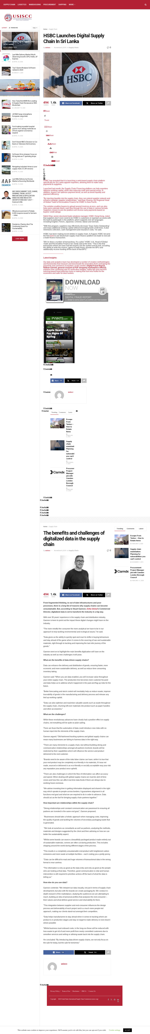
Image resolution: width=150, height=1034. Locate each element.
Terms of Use (66, 991)
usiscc (47, 47)
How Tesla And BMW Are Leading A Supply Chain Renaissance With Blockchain (24, 103)
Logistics (22, 4)
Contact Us (92, 991)
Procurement (49, 4)
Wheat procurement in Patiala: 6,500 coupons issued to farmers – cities (24, 213)
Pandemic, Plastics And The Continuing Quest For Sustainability (22, 226)
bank (52, 236)
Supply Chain (9, 4)
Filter (34, 28)
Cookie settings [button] (114, 1030)
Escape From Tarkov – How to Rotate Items (137, 538)
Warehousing (35, 4)
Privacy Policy (55, 991)
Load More (20, 238)
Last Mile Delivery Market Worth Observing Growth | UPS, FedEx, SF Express (25, 57)
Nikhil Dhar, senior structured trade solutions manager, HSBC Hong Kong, (74, 216)
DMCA (84, 991)
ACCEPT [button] (127, 1030)
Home (45, 29)
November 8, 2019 (60, 47)
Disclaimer (75, 991)
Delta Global (92, 609)
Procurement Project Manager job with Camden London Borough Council (137, 572)
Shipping (62, 4)
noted (107, 216)
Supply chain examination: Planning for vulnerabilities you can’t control (137, 554)
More (71, 4)
